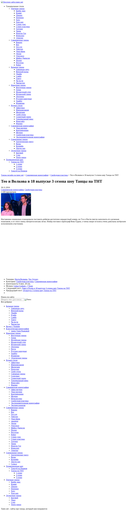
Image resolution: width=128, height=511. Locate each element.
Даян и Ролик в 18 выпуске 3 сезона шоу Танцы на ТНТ (46, 288)
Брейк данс (21, 11)
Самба (18, 76)
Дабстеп (19, 49)
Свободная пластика (25, 135)
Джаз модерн (21, 128)
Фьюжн (19, 123)
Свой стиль (21, 114)
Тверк (18, 31)
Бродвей (19, 153)
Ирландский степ (23, 92)
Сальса (14, 464)
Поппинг (20, 18)
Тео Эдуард (33, 279)
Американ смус (22, 69)
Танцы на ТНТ (17, 162)
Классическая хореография (17, 329)
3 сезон (19, 169)
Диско (18, 54)
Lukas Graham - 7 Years (23, 286)
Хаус (18, 20)
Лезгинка (20, 96)
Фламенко (20, 103)
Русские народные (24, 99)
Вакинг (19, 42)
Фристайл (20, 121)
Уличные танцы (17, 9)
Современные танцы (20, 40)
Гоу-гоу (19, 47)
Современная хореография (22, 126)
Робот (18, 65)
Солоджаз (15, 376)
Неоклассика (16, 399)
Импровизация (22, 110)
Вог (17, 45)
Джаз (13, 500)
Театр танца (21, 157)
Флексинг (20, 36)
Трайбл (19, 101)
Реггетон (20, 63)
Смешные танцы (18, 374)
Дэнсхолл (20, 56)
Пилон (19, 60)
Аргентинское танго (24, 142)
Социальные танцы (19, 139)
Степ (18, 155)
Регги (13, 349)
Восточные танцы (23, 87)
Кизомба (19, 146)
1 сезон (19, 164)
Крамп (19, 13)
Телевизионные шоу (14, 160)
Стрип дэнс (21, 24)
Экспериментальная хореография (30, 137)
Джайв (19, 74)
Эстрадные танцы (18, 151)
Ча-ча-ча (19, 81)
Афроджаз (20, 108)
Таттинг (19, 29)
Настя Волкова (21, 279)
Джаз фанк (20, 51)
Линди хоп (20, 148)
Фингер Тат (21, 33)
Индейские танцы (18, 340)
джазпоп (14, 421)
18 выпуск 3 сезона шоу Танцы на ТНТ (39, 290)
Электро (19, 38)
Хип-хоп (19, 22)
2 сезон (19, 166)
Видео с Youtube (13, 326)
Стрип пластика (23, 27)
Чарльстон (20, 83)
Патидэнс (15, 369)
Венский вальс (22, 72)
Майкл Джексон (23, 58)
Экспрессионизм (18, 405)
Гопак (18, 90)
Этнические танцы (19, 358)
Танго (18, 78)
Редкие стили (16, 105)
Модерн (19, 133)
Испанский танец (23, 94)
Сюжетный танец (23, 117)
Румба (13, 315)
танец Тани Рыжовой (20, 331)
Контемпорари (22, 130)
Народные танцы (18, 85)
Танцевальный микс (24, 119)
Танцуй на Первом (19, 171)
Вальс (18, 144)
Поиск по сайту (7, 297)
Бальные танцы (17, 67)
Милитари (20, 112)
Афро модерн (16, 390)
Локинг (19, 15)
